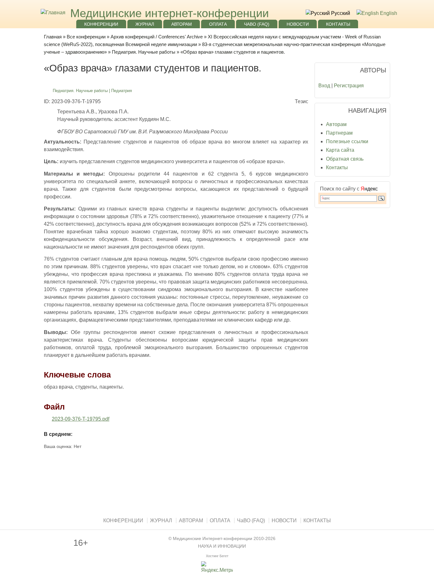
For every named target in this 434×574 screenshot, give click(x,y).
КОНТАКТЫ (338, 24)
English (388, 13)
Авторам (336, 124)
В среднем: (58, 434)
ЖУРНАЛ (144, 24)
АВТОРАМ (181, 24)
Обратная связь (344, 159)
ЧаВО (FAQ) (256, 24)
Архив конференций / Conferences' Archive (157, 36)
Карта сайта (340, 150)
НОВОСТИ (298, 24)
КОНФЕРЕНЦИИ (101, 24)
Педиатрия (121, 90)
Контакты (337, 167)
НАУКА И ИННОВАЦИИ (222, 546)
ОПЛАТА (218, 24)
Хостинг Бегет (217, 556)
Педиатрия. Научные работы (143, 52)
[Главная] (52, 12)
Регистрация (349, 85)
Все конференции (86, 36)
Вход (324, 85)
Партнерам (339, 133)
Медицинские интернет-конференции (169, 13)
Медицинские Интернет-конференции (212, 538)
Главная (53, 36)
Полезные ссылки (347, 141)
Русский (340, 13)
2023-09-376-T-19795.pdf (80, 419)
